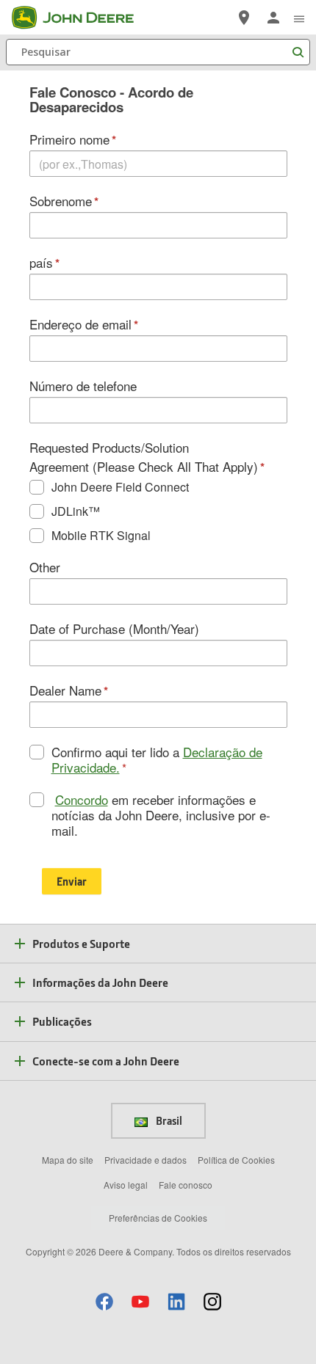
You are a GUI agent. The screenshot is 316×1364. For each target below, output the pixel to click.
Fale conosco (185, 1184)
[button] (104, 1301)
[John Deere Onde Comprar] (244, 17)
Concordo (81, 799)
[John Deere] (81, 17)
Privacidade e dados (145, 1159)
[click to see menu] (299, 17)
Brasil (168, 1120)
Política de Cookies (236, 1159)
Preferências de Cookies (158, 1217)
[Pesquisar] (297, 52)
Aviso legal (126, 1184)
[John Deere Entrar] (273, 17)
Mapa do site (67, 1159)
